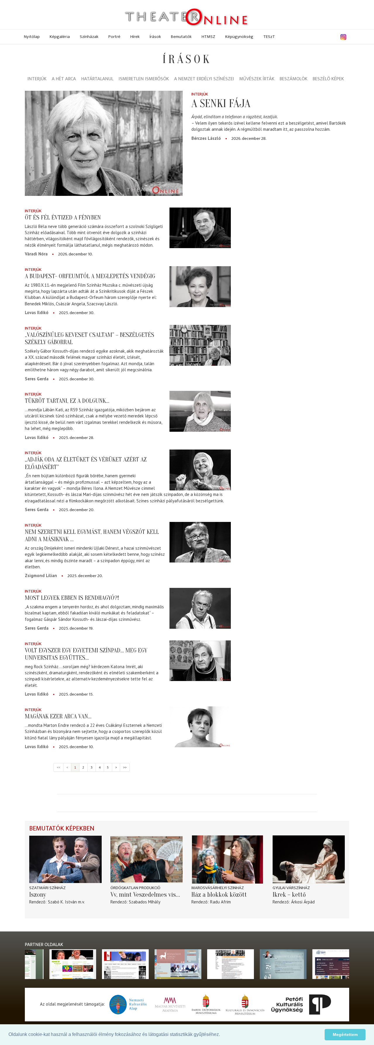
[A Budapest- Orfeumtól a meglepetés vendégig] (200, 286)
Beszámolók (293, 79)
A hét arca (64, 79)
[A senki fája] (104, 143)
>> (125, 767)
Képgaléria (60, 37)
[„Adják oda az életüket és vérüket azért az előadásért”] (200, 470)
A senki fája (220, 103)
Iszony (37, 894)
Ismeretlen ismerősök (144, 79)
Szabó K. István (62, 902)
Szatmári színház (47, 888)
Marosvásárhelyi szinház (217, 888)
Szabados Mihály (144, 902)
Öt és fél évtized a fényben (63, 217)
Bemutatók (181, 37)
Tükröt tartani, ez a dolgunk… (67, 400)
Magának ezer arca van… (58, 716)
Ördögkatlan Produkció (135, 888)
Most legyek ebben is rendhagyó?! (72, 597)
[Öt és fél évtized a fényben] (200, 228)
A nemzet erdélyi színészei (204, 79)
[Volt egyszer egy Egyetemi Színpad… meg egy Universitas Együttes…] (200, 660)
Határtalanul (97, 79)
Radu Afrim (220, 902)
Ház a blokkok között (219, 894)
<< (58, 767)
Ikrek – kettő (289, 894)
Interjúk (36, 79)
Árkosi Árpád (303, 902)
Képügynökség (239, 37)
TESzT (269, 37)
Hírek (135, 37)
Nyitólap (32, 37)
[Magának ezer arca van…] (200, 726)
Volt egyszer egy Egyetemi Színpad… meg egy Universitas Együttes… (86, 654)
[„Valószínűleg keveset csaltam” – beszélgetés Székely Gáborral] (200, 345)
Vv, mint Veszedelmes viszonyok (146, 894)
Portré (114, 37)
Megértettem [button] (345, 1034)
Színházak (89, 37)
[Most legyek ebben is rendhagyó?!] (200, 608)
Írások (155, 37)
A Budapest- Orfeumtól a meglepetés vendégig (90, 276)
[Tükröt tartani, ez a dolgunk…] (200, 411)
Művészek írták (256, 79)
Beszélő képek (328, 79)
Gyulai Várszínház (291, 888)
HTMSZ (208, 37)
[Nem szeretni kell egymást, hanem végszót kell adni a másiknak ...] (200, 542)
